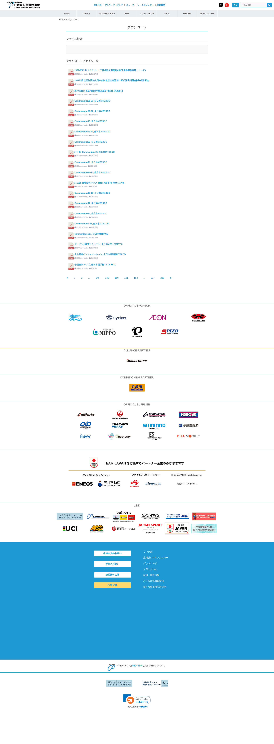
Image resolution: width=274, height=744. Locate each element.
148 (97, 278)
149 (107, 278)
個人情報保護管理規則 (154, 587)
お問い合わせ (150, 569)
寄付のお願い (112, 564)
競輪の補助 (137, 665)
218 (162, 278)
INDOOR (187, 13)
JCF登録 (97, 5)
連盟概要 (161, 5)
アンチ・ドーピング (114, 5)
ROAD (66, 13)
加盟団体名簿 (112, 574)
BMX (127, 13)
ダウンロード (150, 563)
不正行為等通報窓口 (153, 581)
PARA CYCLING (207, 13)
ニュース (130, 5)
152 (136, 278)
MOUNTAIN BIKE (107, 13)
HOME (62, 20)
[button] (137, 701)
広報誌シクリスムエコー (155, 557)
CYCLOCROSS (147, 13)
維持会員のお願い (112, 553)
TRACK (86, 13)
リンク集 (147, 551)
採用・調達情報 (151, 575)
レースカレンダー (146, 5)
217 (153, 278)
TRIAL (167, 13)
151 (126, 278)
